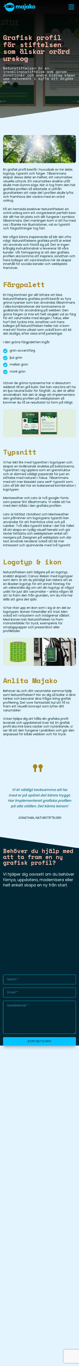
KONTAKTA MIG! (39, 1041)
